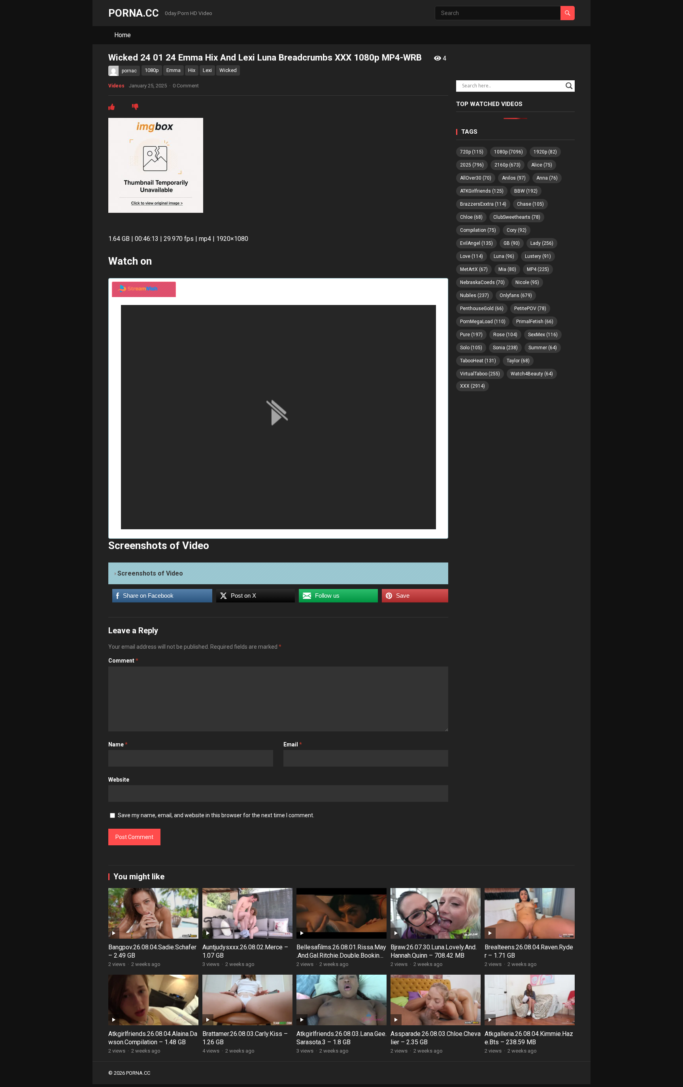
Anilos (514, 178)
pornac (129, 71)
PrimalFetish (534, 321)
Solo (471, 347)
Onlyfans (516, 295)
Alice (541, 165)
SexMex (543, 334)
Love (471, 256)
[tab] (144, 289)
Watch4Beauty (532, 374)
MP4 (538, 269)
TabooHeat (478, 361)
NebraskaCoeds (482, 282)
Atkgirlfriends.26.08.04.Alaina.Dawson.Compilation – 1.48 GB (152, 1038)
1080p (152, 70)
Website (118, 779)
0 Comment (186, 86)
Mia (507, 269)
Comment (123, 660)
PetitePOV (530, 308)
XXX (472, 386)
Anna (547, 178)
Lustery (538, 256)
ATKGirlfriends (482, 191)
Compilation (478, 230)
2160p (507, 165)
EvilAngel (476, 243)
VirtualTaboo (480, 374)
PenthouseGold (482, 308)
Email (292, 744)
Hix (191, 70)
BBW (526, 191)
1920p (545, 152)
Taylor (518, 361)
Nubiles (474, 295)
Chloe (471, 217)
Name (118, 744)
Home (122, 35)
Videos (116, 86)
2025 (472, 165)
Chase (530, 204)
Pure (471, 334)
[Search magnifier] (569, 85)
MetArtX (474, 269)
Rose (505, 334)
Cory (516, 230)
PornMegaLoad (483, 321)
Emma (173, 70)
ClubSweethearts (516, 217)
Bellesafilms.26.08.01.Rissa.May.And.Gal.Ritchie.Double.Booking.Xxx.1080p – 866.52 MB (341, 955)
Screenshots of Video (150, 573)
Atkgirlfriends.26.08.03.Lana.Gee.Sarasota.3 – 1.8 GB (341, 1038)
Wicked (228, 70)
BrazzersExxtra (483, 204)
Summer (542, 347)
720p (471, 152)
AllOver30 (475, 178)
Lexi (207, 70)
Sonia (505, 347)
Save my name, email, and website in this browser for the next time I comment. (216, 815)
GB (512, 243)
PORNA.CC (133, 13)
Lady (541, 243)
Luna (504, 256)
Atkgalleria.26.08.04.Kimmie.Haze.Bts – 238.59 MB (529, 1038)
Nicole (527, 282)
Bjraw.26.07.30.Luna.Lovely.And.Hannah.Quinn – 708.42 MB (434, 951)
